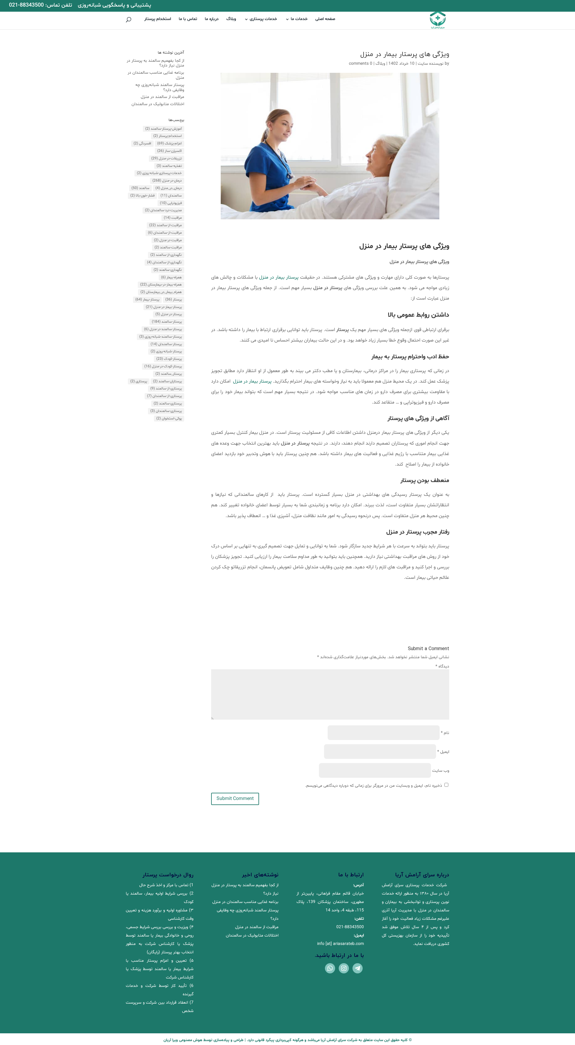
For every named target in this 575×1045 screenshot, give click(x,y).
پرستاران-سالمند (167, 381)
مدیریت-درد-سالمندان (163, 210)
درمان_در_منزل (168, 188)
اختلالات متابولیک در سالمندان (157, 104)
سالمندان (171, 195)
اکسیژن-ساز (169, 151)
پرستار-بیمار (147, 299)
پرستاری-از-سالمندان (164, 396)
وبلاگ (231, 19)
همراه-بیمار (171, 277)
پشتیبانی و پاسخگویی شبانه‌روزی (114, 5)
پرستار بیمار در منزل (279, 277)
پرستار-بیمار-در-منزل (164, 307)
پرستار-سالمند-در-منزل (163, 329)
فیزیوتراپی (171, 203)
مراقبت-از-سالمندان (165, 232)
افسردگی (142, 143)
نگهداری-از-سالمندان (164, 262)
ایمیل (443, 752)
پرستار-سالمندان (166, 344)
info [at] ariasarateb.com (340, 944)
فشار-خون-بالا (142, 195)
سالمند (140, 188)
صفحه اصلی (325, 19)
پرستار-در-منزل (168, 314)
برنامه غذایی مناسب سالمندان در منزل (156, 75)
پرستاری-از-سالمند (166, 388)
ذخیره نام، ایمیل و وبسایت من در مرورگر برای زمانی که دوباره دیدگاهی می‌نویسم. (373, 786)
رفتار (444, 532)
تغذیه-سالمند (169, 166)
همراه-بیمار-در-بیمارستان (161, 284)
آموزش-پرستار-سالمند (163, 128)
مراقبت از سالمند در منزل (162, 97)
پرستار (173, 299)
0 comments (360, 64)
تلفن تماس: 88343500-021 (40, 5)
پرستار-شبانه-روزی (166, 351)
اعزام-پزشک (169, 143)
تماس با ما (188, 19)
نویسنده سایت (431, 64)
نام (445, 733)
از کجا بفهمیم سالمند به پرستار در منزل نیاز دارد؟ (155, 63)
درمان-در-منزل (167, 180)
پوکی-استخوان (169, 418)
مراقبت (173, 217)
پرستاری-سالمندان (166, 411)
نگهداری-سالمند (168, 270)
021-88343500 (350, 927)
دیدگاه (442, 666)
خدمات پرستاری (263, 19)
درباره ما (212, 19)
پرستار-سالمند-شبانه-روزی (160, 336)
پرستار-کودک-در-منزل (163, 366)
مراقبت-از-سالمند (165, 225)
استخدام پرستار (157, 19)
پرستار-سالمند (167, 321)
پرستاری (138, 381)
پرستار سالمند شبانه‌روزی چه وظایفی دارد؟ (159, 87)
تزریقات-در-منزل (166, 158)
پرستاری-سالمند (168, 403)
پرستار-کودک (169, 359)
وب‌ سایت (440, 771)
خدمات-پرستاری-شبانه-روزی (159, 173)
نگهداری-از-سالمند (166, 255)
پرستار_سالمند (168, 374)
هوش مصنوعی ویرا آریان (183, 1040)
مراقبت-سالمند (168, 247)
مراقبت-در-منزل (168, 240)
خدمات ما (299, 19)
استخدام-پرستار (167, 136)
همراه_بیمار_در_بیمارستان (161, 292)
